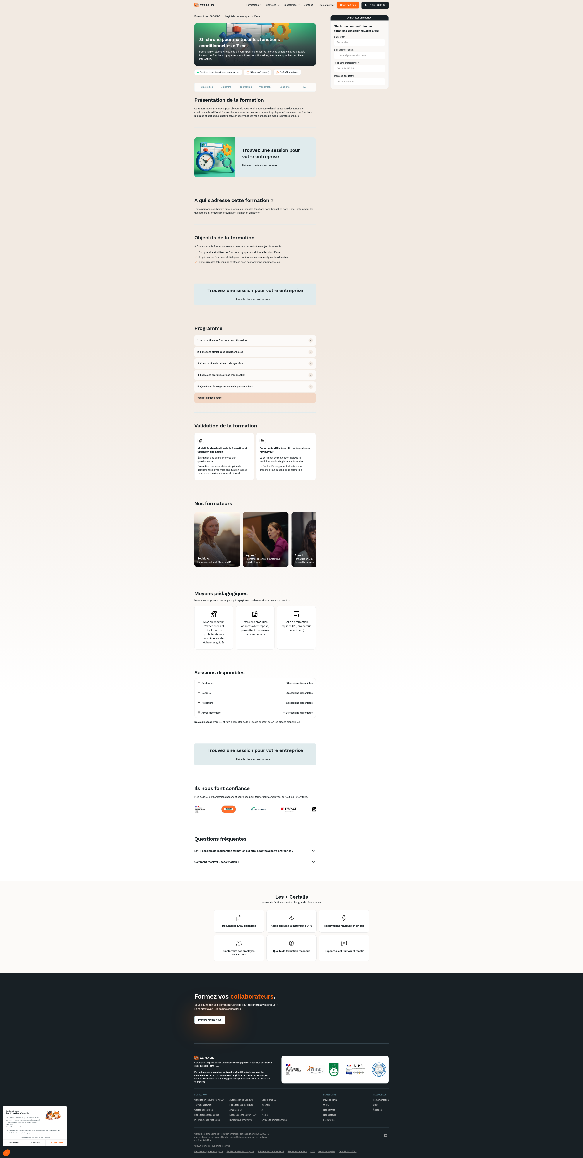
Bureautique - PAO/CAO (240, 1120)
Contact (308, 4)
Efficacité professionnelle (274, 1120)
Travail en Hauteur (203, 1105)
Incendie (265, 1105)
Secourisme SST (269, 1100)
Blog (375, 1105)
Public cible (206, 86)
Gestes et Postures (203, 1110)
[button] (254, 5)
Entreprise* (339, 37)
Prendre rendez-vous (209, 1019)
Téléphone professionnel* (346, 63)
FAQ (304, 86)
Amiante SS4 (235, 1110)
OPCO (326, 1105)
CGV (312, 1151)
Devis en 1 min (348, 5)
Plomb (264, 1115)
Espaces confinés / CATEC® (243, 1115)
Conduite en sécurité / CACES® (209, 1100)
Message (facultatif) (344, 76)
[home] (204, 5)
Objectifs (226, 86)
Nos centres (329, 1110)
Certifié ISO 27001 (347, 1151)
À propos (377, 1110)
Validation (265, 86)
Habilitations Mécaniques (206, 1115)
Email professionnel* (344, 50)
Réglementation (381, 1100)
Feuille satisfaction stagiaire (240, 1151)
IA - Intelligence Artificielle (207, 1120)
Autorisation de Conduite (241, 1100)
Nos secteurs (329, 1115)
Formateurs (328, 1120)
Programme (245, 86)
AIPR (263, 1110)
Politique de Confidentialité (271, 1151)
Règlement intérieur (297, 1151)
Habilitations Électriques (241, 1105)
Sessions (285, 86)
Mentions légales (326, 1151)
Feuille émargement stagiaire (208, 1151)
